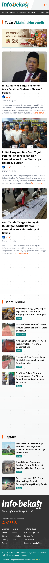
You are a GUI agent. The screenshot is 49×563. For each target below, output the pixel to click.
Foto (14, 539)
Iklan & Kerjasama (31, 532)
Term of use (29, 539)
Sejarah (31, 12)
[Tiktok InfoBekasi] (7, 522)
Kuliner (40, 12)
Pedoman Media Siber (33, 543)
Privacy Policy (29, 536)
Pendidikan (16, 536)
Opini (14, 532)
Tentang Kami (30, 529)
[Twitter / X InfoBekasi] (15, 522)
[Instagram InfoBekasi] (3, 522)
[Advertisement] (24, 276)
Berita (5, 12)
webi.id (37, 559)
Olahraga (21, 12)
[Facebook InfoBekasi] (11, 522)
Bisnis (12, 12)
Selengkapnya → (39, 113)
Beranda (5, 529)
